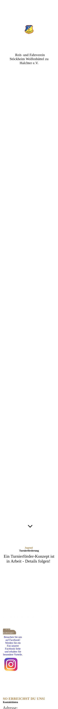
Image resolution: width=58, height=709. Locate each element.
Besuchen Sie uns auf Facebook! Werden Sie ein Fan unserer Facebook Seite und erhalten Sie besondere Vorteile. (13, 646)
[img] (29, 29)
